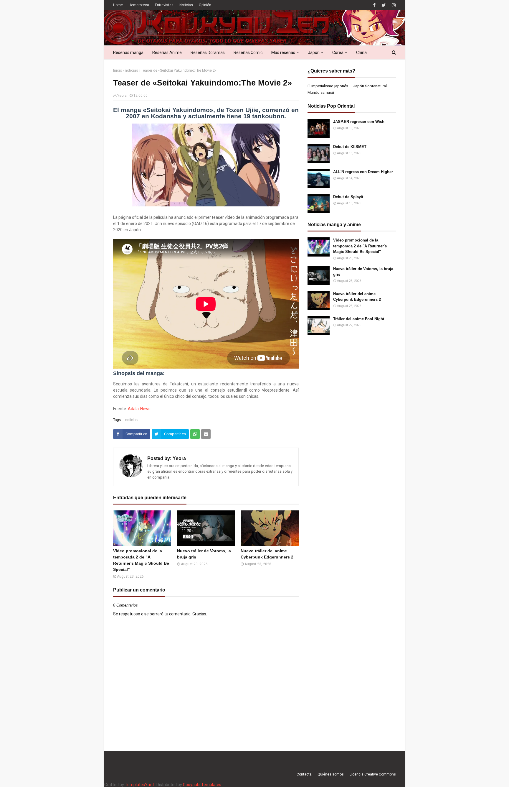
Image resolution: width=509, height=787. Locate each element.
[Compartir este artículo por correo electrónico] (206, 434)
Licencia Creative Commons (373, 774)
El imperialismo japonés (328, 86)
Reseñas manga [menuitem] (128, 52)
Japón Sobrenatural (370, 86)
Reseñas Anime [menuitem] (167, 52)
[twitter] (383, 5)
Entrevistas (164, 5)
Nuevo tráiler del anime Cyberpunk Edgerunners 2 (267, 553)
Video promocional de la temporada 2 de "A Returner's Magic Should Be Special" (141, 560)
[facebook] (374, 5)
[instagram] (393, 5)
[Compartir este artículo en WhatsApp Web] (195, 434)
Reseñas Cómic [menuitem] (248, 52)
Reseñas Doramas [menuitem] (208, 52)
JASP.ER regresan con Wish (358, 121)
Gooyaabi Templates (202, 784)
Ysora (122, 95)
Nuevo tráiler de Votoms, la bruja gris (204, 553)
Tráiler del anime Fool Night (358, 319)
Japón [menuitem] (314, 52)
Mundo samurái (321, 92)
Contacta (304, 774)
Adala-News (139, 408)
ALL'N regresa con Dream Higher (363, 172)
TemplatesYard (139, 784)
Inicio (117, 70)
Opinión (205, 5)
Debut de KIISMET (349, 146)
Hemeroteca (139, 5)
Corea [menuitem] (337, 52)
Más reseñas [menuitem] (283, 52)
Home (118, 5)
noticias (131, 70)
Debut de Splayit (348, 197)
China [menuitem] (361, 52)
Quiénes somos (331, 774)
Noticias (186, 5)
